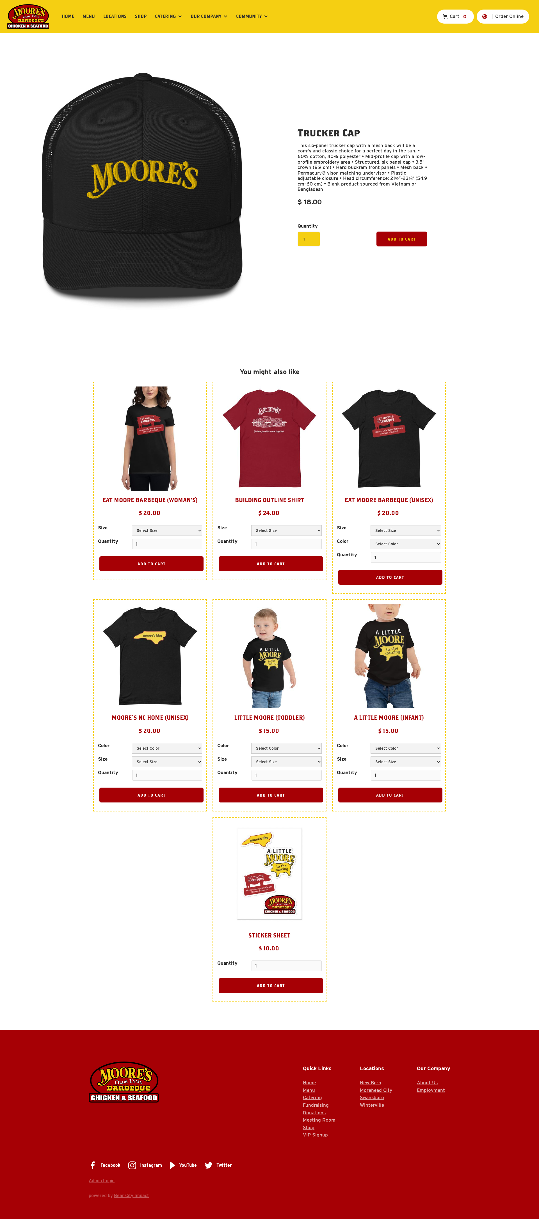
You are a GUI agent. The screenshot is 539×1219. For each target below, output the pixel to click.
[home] (28, 16)
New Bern (370, 1082)
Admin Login (102, 1180)
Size (103, 527)
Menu (89, 16)
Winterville (372, 1105)
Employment (431, 1090)
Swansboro (372, 1097)
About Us (427, 1082)
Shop (308, 1127)
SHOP (141, 16)
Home (68, 16)
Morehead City (376, 1090)
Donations (314, 1112)
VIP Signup (315, 1135)
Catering (312, 1097)
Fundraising (316, 1105)
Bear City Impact (131, 1195)
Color (342, 541)
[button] (168, 16)
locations (115, 16)
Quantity (308, 226)
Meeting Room (319, 1120)
